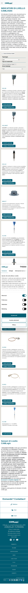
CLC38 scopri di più (7, 433)
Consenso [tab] (4, 270)
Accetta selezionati (14, 320)
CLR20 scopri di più (7, 363)
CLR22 (4, 384)
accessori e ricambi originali (9, 480)
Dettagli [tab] (11, 270)
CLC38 (4, 421)
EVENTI (14, 569)
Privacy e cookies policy (14, 529)
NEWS (14, 555)
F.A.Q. (14, 562)
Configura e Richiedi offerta (8, 107)
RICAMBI (14, 547)
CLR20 (4, 347)
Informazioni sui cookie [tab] (21, 270)
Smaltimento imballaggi (14, 531)
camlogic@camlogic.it (9, 527)
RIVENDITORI (14, 565)
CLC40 (4, 235)
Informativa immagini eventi (14, 535)
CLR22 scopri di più (7, 400)
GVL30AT (5, 125)
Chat (15, 510)
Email (15, 515)
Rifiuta (14, 324)
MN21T (4, 201)
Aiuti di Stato (14, 537)
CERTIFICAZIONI (14, 551)
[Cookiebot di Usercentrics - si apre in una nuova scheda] (20, 267)
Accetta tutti (14, 315)
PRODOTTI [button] (13, 544)
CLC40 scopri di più (7, 251)
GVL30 (4, 88)
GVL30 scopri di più (7, 104)
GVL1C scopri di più (7, 180)
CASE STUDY (14, 558)
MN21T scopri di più (7, 214)
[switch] (24, 300)
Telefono (14, 504)
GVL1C (4, 164)
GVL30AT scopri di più (7, 143)
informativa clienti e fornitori (14, 533)
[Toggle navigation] (2, 3)
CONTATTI (14, 573)
